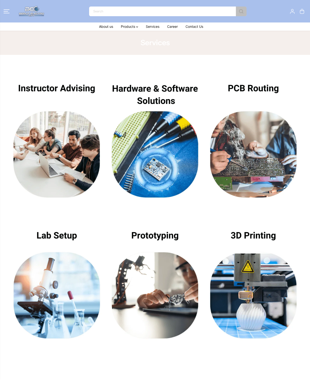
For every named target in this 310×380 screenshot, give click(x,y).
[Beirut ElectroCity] (31, 11)
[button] (6, 11)
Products (128, 26)
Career (172, 26)
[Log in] (292, 11)
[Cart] (302, 11)
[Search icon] (241, 11)
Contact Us (194, 26)
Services (152, 26)
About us (106, 26)
